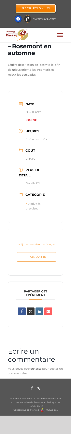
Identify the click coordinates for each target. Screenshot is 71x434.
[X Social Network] (31, 311)
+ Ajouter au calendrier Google (36, 244)
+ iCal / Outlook (37, 256)
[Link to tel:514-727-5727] (27, 19)
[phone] (39, 388)
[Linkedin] (39, 311)
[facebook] (32, 388)
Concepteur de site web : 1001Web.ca (35, 409)
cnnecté (35, 368)
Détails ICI (33, 183)
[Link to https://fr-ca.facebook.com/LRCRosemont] (18, 19)
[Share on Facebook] (22, 311)
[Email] (48, 311)
